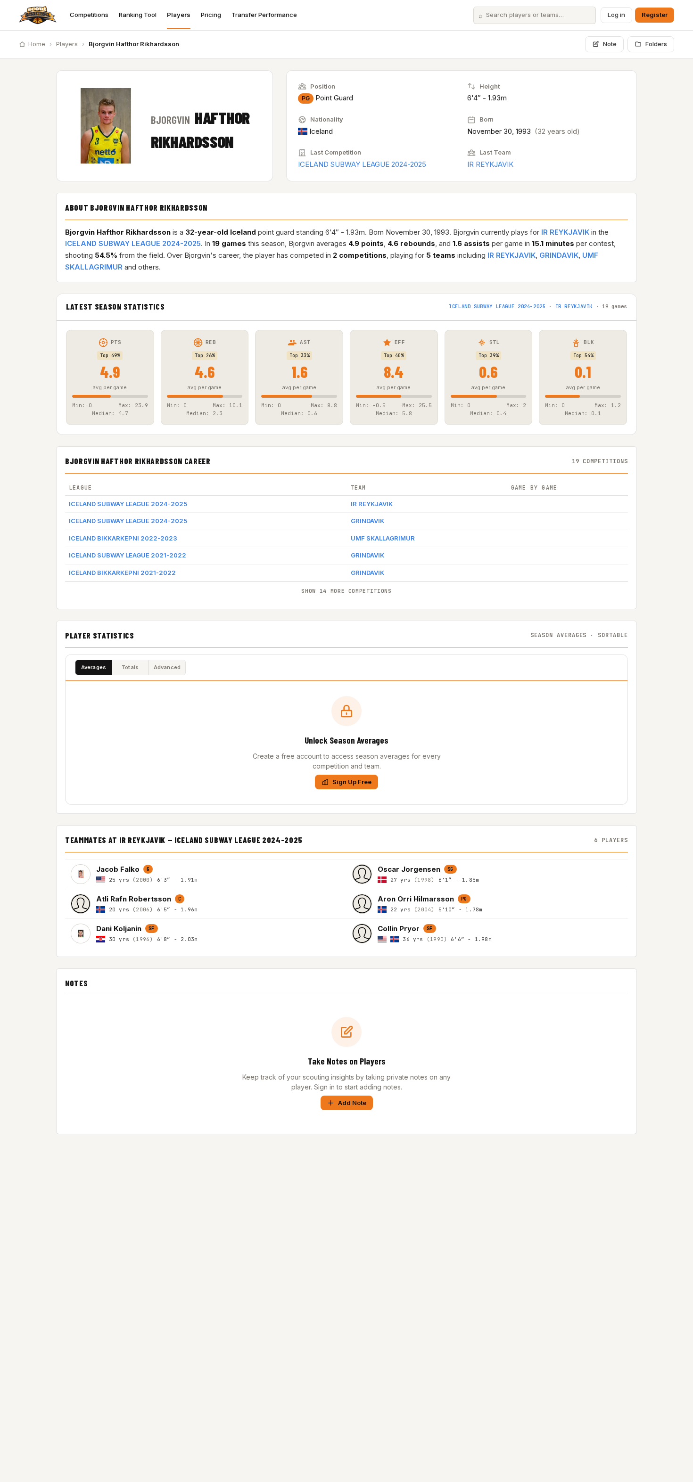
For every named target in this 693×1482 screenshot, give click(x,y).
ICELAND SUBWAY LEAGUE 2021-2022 (127, 555)
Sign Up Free (351, 782)
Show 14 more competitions (346, 591)
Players (178, 14)
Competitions (89, 14)
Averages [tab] (94, 667)
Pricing (211, 14)
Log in (616, 14)
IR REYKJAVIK (490, 164)
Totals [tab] (130, 667)
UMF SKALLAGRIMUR (383, 538)
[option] (205, 874)
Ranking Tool (138, 14)
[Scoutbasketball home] (38, 15)
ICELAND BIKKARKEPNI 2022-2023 (123, 538)
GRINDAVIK (558, 255)
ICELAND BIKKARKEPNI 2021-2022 (122, 572)
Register (655, 14)
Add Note (352, 1102)
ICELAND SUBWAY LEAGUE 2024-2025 (362, 164)
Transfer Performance (264, 14)
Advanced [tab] (167, 667)
